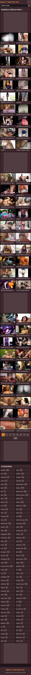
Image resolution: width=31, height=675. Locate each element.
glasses (4, 587)
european (5, 552)
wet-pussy (20, 634)
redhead (20, 566)
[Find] (29, 5)
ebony (4, 541)
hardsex (4, 609)
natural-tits (21, 505)
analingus (5, 477)
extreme (4, 555)
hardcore (5, 605)
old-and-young (21, 520)
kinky (3, 630)
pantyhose (20, 538)
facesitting (5, 559)
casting (4, 509)
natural (19, 502)
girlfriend (5, 584)
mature (20, 488)
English (29, 2)
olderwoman (21, 530)
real (19, 552)
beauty (4, 502)
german (4, 580)
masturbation (21, 484)
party (19, 541)
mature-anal (21, 491)
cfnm (3, 513)
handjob (5, 602)
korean (4, 637)
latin (19, 470)
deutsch (4, 527)
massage (20, 481)
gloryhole (5, 591)
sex (18, 570)
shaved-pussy (21, 584)
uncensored (20, 609)
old (18, 516)
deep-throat (6, 523)
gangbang (5, 577)
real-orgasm (21, 559)
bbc (3, 491)
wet (18, 630)
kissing (4, 634)
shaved (19, 580)
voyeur (19, 623)
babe (4, 488)
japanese (5, 623)
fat (3, 573)
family (4, 570)
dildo (4, 530)
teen (19, 594)
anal (3, 473)
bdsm (4, 498)
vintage (19, 619)
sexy (19, 577)
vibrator (19, 616)
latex (3, 641)
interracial (5, 612)
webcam (20, 627)
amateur (5, 470)
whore (19, 641)
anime (4, 481)
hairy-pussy (5, 598)
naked (19, 498)
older (19, 527)
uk (18, 605)
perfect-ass (20, 545)
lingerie (20, 477)
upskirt (19, 612)
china (3, 520)
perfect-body (21, 548)
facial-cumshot (6, 566)
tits (18, 602)
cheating (4, 516)
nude (19, 513)
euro (3, 548)
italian (4, 616)
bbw (3, 495)
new (19, 509)
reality (19, 562)
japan (4, 619)
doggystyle (5, 534)
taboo (19, 587)
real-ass (20, 555)
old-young (20, 523)
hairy (4, 594)
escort (4, 545)
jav (3, 627)
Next (15, 438)
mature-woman (22, 495)
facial (4, 562)
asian (4, 484)
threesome (20, 598)
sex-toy (19, 573)
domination (5, 538)
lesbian (20, 473)
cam (3, 505)
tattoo (19, 591)
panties (19, 534)
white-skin (20, 637)
